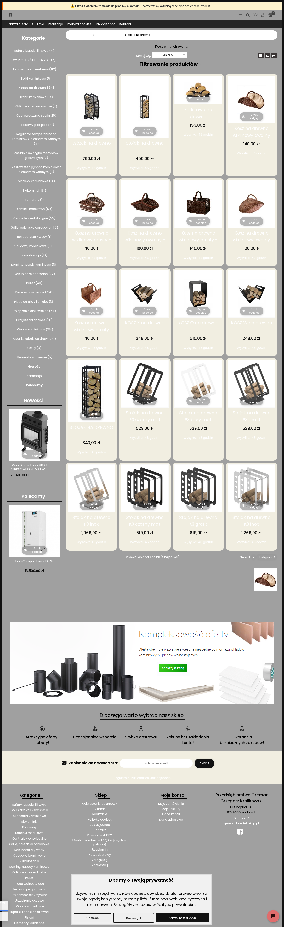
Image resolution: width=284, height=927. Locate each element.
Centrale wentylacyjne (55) (34, 218)
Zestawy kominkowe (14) (36, 181)
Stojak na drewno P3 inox (91, 520)
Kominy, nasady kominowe (29, 867)
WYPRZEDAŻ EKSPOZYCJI (29, 810)
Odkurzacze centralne (29, 872)
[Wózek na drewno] (91, 107)
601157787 (241, 818)
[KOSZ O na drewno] (198, 293)
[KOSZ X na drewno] (144, 293)
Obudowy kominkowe (29, 855)
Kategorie (33, 38)
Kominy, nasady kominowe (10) (34, 264)
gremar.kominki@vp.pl (241, 823)
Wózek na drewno (91, 143)
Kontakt (125, 24)
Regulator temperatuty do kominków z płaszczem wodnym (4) (36, 139)
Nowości (34, 366)
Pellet (29, 878)
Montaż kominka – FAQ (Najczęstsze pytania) (99, 842)
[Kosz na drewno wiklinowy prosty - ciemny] (198, 203)
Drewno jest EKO (99, 835)
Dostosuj (132, 918)
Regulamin (121, 778)
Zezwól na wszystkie (182, 917)
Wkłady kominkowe (29, 906)
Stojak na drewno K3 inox (251, 520)
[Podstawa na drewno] (198, 90)
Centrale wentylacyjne (29, 838)
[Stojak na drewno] (144, 107)
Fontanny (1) (34, 199)
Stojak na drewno (145, 143)
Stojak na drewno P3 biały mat (198, 416)
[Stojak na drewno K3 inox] (251, 488)
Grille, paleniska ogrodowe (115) (34, 227)
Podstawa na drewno (198, 113)
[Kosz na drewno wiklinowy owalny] (251, 99)
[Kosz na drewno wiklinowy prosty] (91, 293)
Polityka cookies (79, 24)
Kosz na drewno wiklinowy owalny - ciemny (144, 240)
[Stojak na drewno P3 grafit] (251, 383)
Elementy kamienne (29, 923)
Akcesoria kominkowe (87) (34, 69)
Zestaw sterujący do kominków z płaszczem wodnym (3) (36, 169)
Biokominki (29, 822)
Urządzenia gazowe (29, 900)
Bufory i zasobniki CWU (29, 805)
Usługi (29, 917)
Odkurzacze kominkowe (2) (36, 106)
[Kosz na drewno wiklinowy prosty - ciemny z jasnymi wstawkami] (91, 203)
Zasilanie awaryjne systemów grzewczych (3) (36, 155)
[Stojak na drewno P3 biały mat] (198, 383)
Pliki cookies (140, 778)
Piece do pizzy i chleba (29, 889)
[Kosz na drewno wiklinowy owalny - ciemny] (144, 203)
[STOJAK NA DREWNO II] (91, 391)
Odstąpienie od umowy (99, 804)
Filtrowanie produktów (168, 64)
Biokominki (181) (34, 190)
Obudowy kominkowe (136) (34, 246)
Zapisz (204, 763)
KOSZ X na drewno (144, 323)
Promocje (34, 376)
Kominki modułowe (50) (34, 209)
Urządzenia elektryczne (29, 895)
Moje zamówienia (171, 804)
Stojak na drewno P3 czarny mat (145, 416)
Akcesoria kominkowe (109, 35)
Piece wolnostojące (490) (34, 292)
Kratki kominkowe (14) (36, 97)
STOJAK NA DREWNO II (91, 430)
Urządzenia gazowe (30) (34, 320)
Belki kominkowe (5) (36, 78)
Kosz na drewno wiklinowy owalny (251, 131)
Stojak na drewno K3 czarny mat (145, 520)
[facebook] (10, 15)
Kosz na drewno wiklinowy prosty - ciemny (198, 240)
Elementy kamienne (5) (34, 357)
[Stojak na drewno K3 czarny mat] (144, 488)
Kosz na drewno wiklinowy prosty (91, 326)
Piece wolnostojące (29, 883)
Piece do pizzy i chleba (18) (34, 301)
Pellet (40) (34, 283)
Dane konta (171, 814)
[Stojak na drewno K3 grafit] (198, 488)
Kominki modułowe (29, 833)
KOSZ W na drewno (251, 323)
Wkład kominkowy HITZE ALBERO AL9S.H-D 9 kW (29, 468)
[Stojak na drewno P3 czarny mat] (144, 383)
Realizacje (55, 24)
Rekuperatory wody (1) (34, 237)
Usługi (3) (34, 348)
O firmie (38, 24)
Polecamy (34, 385)
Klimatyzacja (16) (34, 255)
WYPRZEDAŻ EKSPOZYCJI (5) (34, 60)
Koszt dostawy (100, 855)
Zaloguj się (262, 15)
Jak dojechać (105, 24)
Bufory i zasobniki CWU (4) (34, 50)
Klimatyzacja (29, 861)
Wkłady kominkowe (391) (34, 329)
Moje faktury (171, 809)
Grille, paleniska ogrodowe (29, 844)
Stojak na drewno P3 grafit (251, 416)
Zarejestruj (100, 865)
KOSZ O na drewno (198, 323)
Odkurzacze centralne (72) (34, 274)
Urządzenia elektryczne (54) (34, 311)
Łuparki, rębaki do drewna (29, 912)
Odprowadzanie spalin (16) (36, 115)
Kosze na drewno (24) (36, 88)
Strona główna (81, 35)
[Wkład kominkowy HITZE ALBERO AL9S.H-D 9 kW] (34, 435)
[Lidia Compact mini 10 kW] (34, 531)
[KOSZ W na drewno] (251, 293)
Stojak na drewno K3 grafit (198, 520)
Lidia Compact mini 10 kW (34, 561)
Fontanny (29, 827)
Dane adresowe (171, 819)
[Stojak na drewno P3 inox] (91, 488)
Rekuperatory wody (29, 850)
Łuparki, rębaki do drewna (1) (34, 338)
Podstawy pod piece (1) (36, 125)
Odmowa (92, 917)
